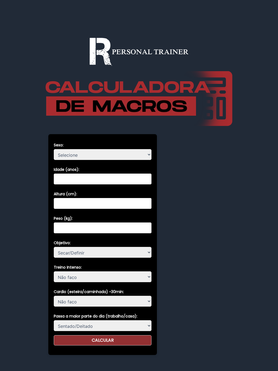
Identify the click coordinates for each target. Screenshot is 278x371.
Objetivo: (62, 243)
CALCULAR (103, 340)
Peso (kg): (63, 218)
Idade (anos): (66, 169)
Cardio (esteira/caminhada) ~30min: (89, 291)
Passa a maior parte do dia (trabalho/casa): (95, 316)
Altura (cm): (65, 194)
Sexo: (59, 145)
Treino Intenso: (68, 267)
